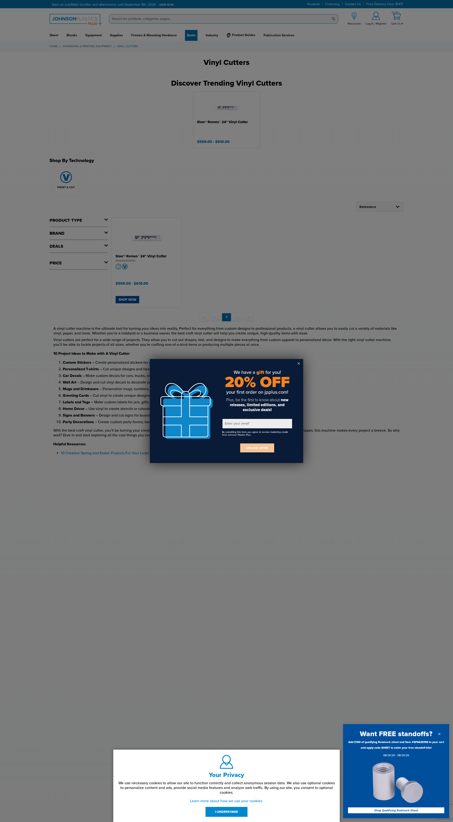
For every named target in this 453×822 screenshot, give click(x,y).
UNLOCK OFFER (257, 448)
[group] (396, 749)
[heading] (396, 734)
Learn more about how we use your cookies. (226, 801)
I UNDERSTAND (226, 812)
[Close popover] (439, 734)
